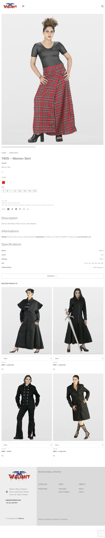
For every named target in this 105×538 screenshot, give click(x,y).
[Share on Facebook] (12, 209)
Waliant (4, 362)
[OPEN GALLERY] (52, 79)
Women (4, 153)
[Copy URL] (28, 209)
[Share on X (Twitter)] (8, 209)
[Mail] (24, 209)
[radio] (3, 182)
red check (37, 205)
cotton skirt (11, 205)
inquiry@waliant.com (84, 237)
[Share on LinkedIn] (16, 209)
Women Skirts (13, 153)
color (4, 177)
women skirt (50, 205)
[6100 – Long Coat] (27, 320)
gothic (16, 205)
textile (45, 205)
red (33, 205)
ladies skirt (21, 205)
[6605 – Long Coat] (78, 407)
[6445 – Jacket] (27, 407)
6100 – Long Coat (8, 365)
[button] (3, 172)
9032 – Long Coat (59, 365)
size (3, 187)
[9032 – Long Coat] (78, 320)
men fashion (28, 205)
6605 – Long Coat (59, 451)
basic (6, 205)
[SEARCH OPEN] (102, 6)
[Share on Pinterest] (20, 209)
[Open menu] (23, 6)
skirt (41, 205)
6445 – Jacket (6, 451)
